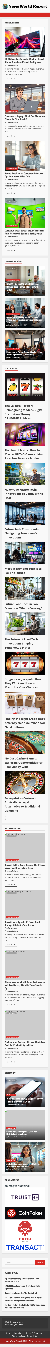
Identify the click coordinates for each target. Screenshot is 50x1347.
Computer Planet (12, 54)
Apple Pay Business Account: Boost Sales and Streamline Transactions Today (25, 1157)
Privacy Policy (18, 1333)
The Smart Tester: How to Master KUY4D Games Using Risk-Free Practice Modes (24, 454)
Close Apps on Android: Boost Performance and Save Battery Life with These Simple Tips (25, 965)
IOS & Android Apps (13, 860)
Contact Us (32, 1336)
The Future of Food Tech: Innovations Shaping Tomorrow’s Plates (22, 643)
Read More (11, 79)
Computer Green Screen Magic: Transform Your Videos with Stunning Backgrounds (25, 213)
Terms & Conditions (34, 1333)
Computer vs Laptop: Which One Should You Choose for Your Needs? (25, 99)
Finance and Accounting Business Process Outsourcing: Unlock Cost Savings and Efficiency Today (24, 320)
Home (8, 1333)
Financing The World (13, 280)
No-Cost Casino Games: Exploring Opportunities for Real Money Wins (24, 762)
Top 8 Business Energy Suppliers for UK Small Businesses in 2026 (24, 1100)
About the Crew (19, 1336)
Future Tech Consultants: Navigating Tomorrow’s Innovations (22, 533)
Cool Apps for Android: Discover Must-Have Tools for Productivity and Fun (25, 1025)
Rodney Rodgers (12, 65)
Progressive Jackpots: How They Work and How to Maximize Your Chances (23, 683)
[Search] (44, 15)
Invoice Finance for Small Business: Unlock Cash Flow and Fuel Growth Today (22, 286)
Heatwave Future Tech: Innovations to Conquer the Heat (24, 494)
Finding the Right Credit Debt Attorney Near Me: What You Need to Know (25, 723)
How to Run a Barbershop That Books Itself (21, 1293)
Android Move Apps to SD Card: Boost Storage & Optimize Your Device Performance (25, 905)
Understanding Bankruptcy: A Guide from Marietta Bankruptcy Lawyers (25, 1125)
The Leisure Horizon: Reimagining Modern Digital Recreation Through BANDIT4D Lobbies (23, 1299)
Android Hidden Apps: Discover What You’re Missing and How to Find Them (25, 848)
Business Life (11, 1095)
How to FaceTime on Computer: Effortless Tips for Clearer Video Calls (25, 156)
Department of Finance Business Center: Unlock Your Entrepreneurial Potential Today (25, 345)
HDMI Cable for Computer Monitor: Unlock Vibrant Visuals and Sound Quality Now (25, 42)
